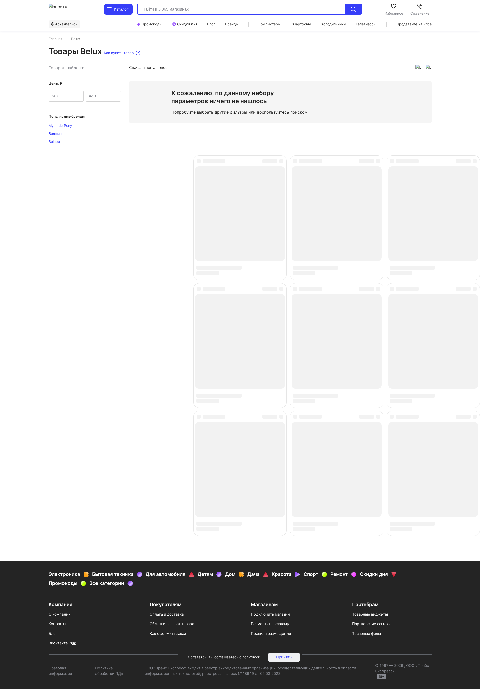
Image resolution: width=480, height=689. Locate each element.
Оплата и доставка (167, 614)
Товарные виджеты (370, 614)
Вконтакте (58, 643)
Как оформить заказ (168, 633)
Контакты (57, 623)
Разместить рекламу (270, 623)
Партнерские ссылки (371, 623)
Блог (53, 633)
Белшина (56, 133)
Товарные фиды (366, 633)
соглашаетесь (226, 657)
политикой (251, 657)
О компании (60, 614)
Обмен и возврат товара (172, 623)
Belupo (54, 141)
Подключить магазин (270, 614)
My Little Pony (60, 125)
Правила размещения (271, 633)
